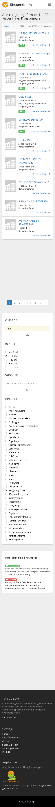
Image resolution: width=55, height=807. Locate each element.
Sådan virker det (10, 744)
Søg (27, 390)
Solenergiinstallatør (18, 509)
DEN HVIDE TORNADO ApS (34, 182)
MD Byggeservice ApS (31, 120)
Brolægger (14, 422)
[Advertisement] (27, 269)
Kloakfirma (14, 463)
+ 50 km (13, 363)
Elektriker (13, 429)
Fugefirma (14, 441)
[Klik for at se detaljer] (10, 37)
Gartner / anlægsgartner (20, 444)
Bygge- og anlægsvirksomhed (23, 425)
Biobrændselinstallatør (20, 418)
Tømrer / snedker (17, 520)
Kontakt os (7, 752)
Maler (11, 475)
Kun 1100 (13, 352)
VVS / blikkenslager (18, 524)
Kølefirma (13, 467)
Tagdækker (14, 513)
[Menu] (49, 4)
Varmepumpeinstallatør (20, 532)
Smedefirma (15, 501)
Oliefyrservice (15, 486)
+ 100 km (13, 367)
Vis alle (12, 407)
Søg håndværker (10, 737)
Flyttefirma (14, 437)
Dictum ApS (25, 96)
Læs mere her (9, 717)
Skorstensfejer (16, 497)
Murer (12, 479)
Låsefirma (13, 471)
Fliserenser (14, 433)
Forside (6, 733)
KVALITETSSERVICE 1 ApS (33, 73)
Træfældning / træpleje (20, 516)
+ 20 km (13, 359)
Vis (27, 335)
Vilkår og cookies (10, 748)
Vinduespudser (16, 539)
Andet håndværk (17, 410)
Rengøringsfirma (17, 490)
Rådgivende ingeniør (19, 494)
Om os (5, 741)
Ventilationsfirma (17, 535)
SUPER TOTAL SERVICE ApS (34, 53)
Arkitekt (12, 414)
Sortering (9, 26)
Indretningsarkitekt (18, 460)
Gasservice (14, 448)
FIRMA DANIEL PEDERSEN (33, 201)
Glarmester (14, 452)
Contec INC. (25, 140)
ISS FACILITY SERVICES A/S (33, 33)
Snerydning (14, 505)
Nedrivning (14, 482)
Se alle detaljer (40, 44)
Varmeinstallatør (17, 528)
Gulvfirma (13, 456)
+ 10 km (13, 355)
